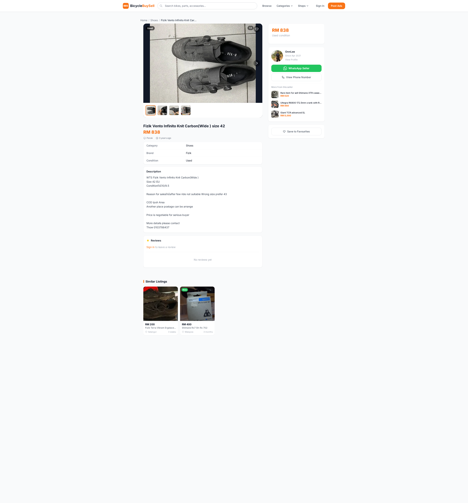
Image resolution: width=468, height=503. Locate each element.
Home (143, 20)
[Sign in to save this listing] (257, 29)
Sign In (320, 5)
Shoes (154, 20)
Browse (266, 5)
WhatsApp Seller (299, 68)
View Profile (291, 59)
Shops (302, 5)
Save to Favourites (298, 131)
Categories (283, 5)
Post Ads (336, 5)
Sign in (150, 247)
